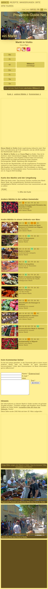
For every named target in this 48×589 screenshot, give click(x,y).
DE (42, 10)
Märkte (5, 2)
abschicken (35, 383)
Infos (33, 10)
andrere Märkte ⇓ (21, 94)
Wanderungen (27, 2)
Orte (37, 2)
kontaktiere (19, 467)
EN (45, 10)
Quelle (29, 494)
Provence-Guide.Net (29, 15)
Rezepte (14, 2)
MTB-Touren (7, 6)
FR (38, 10)
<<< (23, 10)
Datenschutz (34, 374)
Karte (25, 156)
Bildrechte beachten (7, 19)
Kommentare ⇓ (35, 94)
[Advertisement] (24, 122)
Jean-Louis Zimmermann (17, 494)
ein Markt (9, 36)
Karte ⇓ (10, 94)
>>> (27, 10)
